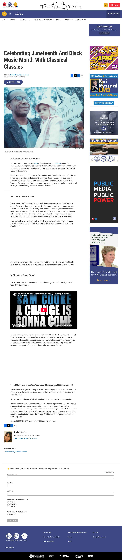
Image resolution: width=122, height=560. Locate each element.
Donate (115, 5)
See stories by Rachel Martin (25, 438)
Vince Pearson (24, 75)
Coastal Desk (12, 506)
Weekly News (12, 504)
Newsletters (81, 20)
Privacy (70, 537)
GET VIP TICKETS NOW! (104, 103)
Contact (95, 532)
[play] (4, 14)
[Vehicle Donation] (104, 150)
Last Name (10, 491)
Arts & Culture (24, 20)
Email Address (12, 474)
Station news (12, 514)
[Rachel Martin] (8, 436)
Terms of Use (47, 532)
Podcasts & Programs (43, 20)
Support (68, 20)
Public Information (48, 541)
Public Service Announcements (77, 532)
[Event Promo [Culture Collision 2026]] (104, 58)
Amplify (35, 163)
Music (12, 20)
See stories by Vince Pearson (15, 451)
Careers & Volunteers (99, 537)
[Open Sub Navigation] (7, 20)
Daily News (11, 502)
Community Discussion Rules (51, 537)
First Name (10, 483)
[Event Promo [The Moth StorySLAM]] (104, 122)
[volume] (10, 14)
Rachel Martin (14, 75)
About (58, 20)
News (4, 20)
